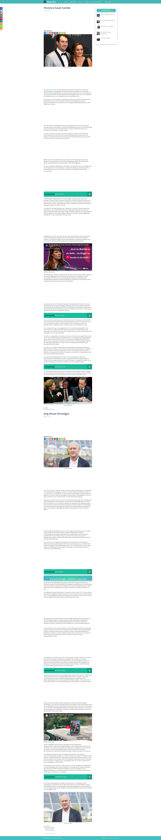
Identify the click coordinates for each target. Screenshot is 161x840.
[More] (64, 33)
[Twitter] (47, 33)
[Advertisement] (68, 21)
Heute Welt (51, 2)
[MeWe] (57, 33)
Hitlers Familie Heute (49, 828)
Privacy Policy (73, 1)
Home (66, 1)
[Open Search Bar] (115, 2)
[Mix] (60, 33)
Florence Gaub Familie (50, 89)
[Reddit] (50, 33)
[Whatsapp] (62, 33)
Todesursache (108, 1)
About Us (80, 1)
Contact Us (87, 1)
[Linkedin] (52, 33)
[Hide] (0, 30)
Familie (46, 408)
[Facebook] (45, 33)
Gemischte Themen (96, 1)
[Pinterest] (55, 33)
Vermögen (47, 826)
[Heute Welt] (45, 2)
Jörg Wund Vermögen (49, 490)
